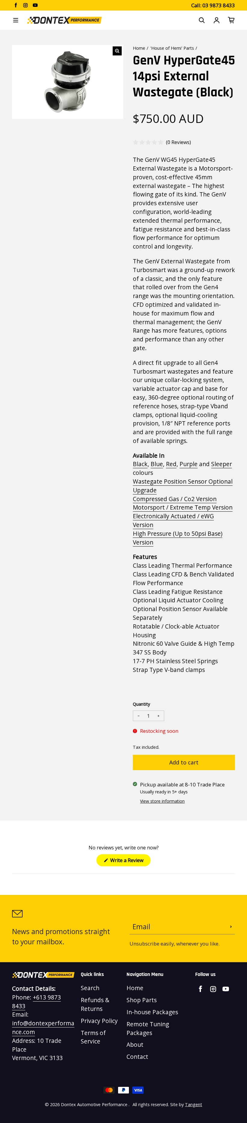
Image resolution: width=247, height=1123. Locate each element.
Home (139, 48)
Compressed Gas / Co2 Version (175, 499)
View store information (162, 801)
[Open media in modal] (117, 50)
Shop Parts (142, 1000)
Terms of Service (93, 1037)
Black (140, 464)
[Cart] (231, 20)
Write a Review (130, 861)
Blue (157, 464)
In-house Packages (152, 1012)
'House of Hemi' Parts (172, 48)
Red (171, 464)
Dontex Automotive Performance (94, 1104)
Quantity (141, 704)
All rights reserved (150, 1104)
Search (90, 988)
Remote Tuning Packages (148, 1028)
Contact (137, 1056)
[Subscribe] (231, 926)
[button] (162, 142)
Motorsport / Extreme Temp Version (183, 507)
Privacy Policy (99, 1021)
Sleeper (221, 464)
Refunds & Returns (95, 1004)
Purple (189, 464)
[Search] (201, 20)
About (135, 1044)
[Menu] (15, 20)
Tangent (193, 1104)
